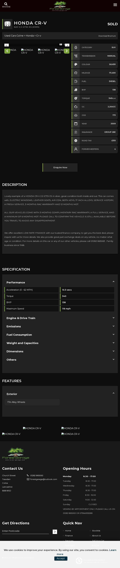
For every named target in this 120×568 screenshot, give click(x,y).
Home (68, 530)
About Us (96, 535)
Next (66, 51)
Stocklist (96, 530)
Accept (61, 558)
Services (69, 540)
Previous (7, 51)
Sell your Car (98, 540)
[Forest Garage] (60, 6)
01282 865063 (36, 475)
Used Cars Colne (13, 35)
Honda (30, 35)
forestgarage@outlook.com (43, 479)
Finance (69, 535)
